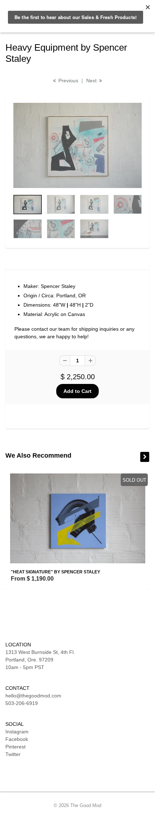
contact (39, 329)
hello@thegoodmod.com (33, 695)
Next (92, 80)
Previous (67, 80)
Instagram (16, 731)
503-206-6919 (21, 703)
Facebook (16, 739)
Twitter (13, 754)
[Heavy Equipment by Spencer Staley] (77, 145)
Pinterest (15, 747)
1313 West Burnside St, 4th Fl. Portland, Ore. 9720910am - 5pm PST (40, 659)
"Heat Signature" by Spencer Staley (55, 571)
